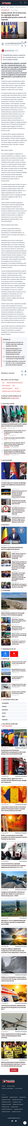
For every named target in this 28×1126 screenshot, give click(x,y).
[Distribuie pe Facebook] (25, 42)
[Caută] (20, 3)
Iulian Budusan (23, 1060)
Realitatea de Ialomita (6, 1104)
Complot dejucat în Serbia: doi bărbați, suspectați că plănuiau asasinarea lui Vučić (14, 344)
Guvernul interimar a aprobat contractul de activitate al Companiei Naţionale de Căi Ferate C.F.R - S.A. (13, 865)
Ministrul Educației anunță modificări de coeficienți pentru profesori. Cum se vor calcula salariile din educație (13, 1064)
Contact (3, 1086)
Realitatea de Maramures (7, 1109)
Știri (7, 7)
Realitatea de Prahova (6, 1102)
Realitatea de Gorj (5, 1106)
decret (17, 388)
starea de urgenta (7, 388)
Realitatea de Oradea (6, 1099)
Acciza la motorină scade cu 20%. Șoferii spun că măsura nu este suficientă (14, 425)
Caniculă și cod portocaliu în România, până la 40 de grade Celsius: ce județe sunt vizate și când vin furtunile (13, 808)
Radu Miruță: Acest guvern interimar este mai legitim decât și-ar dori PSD (19, 585)
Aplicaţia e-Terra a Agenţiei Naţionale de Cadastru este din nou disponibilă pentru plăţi (13, 922)
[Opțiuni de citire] (25, 1123)
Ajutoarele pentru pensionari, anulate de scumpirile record (18, 628)
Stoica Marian (23, 861)
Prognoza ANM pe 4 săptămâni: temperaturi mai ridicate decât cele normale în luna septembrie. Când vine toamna (13, 951)
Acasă (4, 7)
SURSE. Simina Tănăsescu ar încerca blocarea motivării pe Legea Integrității (19, 556)
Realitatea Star (22, 1097)
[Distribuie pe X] (25, 45)
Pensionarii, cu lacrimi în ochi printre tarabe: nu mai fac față (19, 642)
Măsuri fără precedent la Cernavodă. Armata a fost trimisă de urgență (13, 614)
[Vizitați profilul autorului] (2, 43)
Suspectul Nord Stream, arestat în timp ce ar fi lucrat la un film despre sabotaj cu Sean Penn (18, 520)
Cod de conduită (18, 1088)
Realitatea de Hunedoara (17, 1099)
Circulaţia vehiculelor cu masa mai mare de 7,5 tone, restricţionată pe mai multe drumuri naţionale (15, 363)
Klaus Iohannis (6, 385)
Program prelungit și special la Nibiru (14, 438)
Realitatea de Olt (14, 1106)
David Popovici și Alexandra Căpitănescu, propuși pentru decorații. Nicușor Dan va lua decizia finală (13, 752)
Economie (3, 428)
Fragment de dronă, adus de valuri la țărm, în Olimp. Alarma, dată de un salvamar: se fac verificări (14, 444)
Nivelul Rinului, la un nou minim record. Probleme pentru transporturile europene (15, 432)
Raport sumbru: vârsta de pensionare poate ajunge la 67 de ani (19, 635)
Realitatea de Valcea (16, 1111)
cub (3, 382)
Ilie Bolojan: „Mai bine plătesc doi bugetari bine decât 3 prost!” (19, 621)
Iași (14, 385)
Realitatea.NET (5, 1097)
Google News (15, 398)
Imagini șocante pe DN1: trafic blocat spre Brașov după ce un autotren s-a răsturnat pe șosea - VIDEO (13, 894)
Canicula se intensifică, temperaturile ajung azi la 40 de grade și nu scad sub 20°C (13, 1007)
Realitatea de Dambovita (18, 1104)
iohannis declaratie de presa (15, 382)
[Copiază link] (22, 42)
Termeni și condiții (11, 1086)
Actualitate (12, 7)
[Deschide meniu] (25, 3)
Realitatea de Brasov (18, 1109)
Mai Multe (14, 1070)
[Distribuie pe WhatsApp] (22, 45)
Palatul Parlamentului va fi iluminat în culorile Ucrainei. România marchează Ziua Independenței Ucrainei (14, 351)
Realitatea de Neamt (6, 1111)
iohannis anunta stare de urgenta (11, 391)
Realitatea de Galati (17, 1102)
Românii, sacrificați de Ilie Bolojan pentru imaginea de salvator (12, 548)
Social (5, 435)
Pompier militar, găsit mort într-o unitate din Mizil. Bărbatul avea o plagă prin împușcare (13, 780)
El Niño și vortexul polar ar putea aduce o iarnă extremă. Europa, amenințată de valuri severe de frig (14, 979)
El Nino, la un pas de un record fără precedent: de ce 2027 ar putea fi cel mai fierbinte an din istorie (14, 837)
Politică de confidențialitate (7, 1088)
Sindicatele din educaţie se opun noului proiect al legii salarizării (15, 357)
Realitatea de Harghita (17, 43)
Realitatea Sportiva (14, 1097)
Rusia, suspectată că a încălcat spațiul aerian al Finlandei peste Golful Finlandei (13, 1035)
